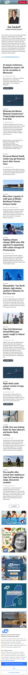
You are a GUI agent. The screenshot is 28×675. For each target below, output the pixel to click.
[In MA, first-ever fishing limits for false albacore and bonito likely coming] (13, 416)
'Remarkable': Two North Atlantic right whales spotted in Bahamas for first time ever (14, 289)
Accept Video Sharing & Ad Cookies (14, 663)
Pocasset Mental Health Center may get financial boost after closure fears (14, 160)
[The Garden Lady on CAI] (14, 540)
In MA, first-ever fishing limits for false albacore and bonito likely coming (14, 431)
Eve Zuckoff (5, 76)
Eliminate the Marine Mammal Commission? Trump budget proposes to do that (13, 115)
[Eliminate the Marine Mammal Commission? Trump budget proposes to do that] (13, 100)
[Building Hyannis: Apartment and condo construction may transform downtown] (14, 619)
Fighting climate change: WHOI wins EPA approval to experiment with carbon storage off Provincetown (13, 244)
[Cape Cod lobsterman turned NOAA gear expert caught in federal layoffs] (13, 318)
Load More (14, 506)
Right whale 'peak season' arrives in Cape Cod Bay (13, 386)
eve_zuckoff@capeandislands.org (10, 57)
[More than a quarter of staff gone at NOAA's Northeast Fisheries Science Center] (13, 185)
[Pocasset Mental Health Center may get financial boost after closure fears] (13, 145)
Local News (5, 109)
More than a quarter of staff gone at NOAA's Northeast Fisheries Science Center (13, 200)
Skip (14, 668)
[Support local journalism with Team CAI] (14, 518)
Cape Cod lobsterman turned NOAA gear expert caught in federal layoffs (13, 333)
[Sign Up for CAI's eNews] (14, 568)
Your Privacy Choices (14, 672)
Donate (23, 2)
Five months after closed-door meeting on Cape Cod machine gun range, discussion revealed (13, 477)
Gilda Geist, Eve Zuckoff (8, 207)
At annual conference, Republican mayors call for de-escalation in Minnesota (13, 69)
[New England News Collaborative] (14, 595)
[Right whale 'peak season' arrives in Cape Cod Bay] (13, 372)
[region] (14, 651)
